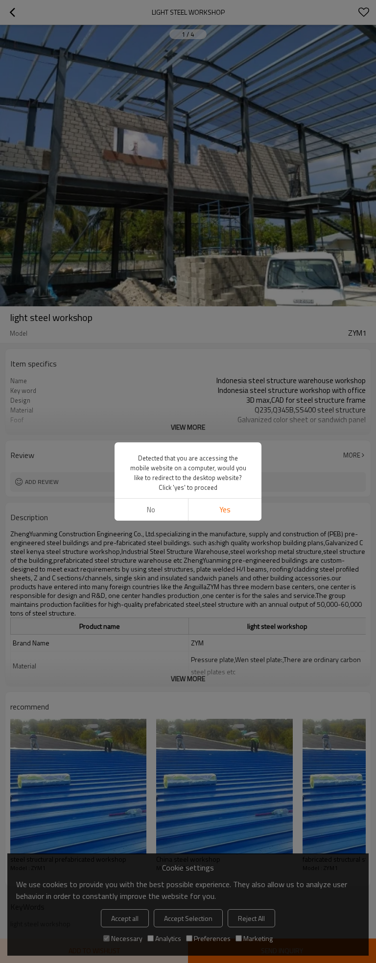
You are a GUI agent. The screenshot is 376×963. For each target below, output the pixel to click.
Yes (225, 509)
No (151, 509)
